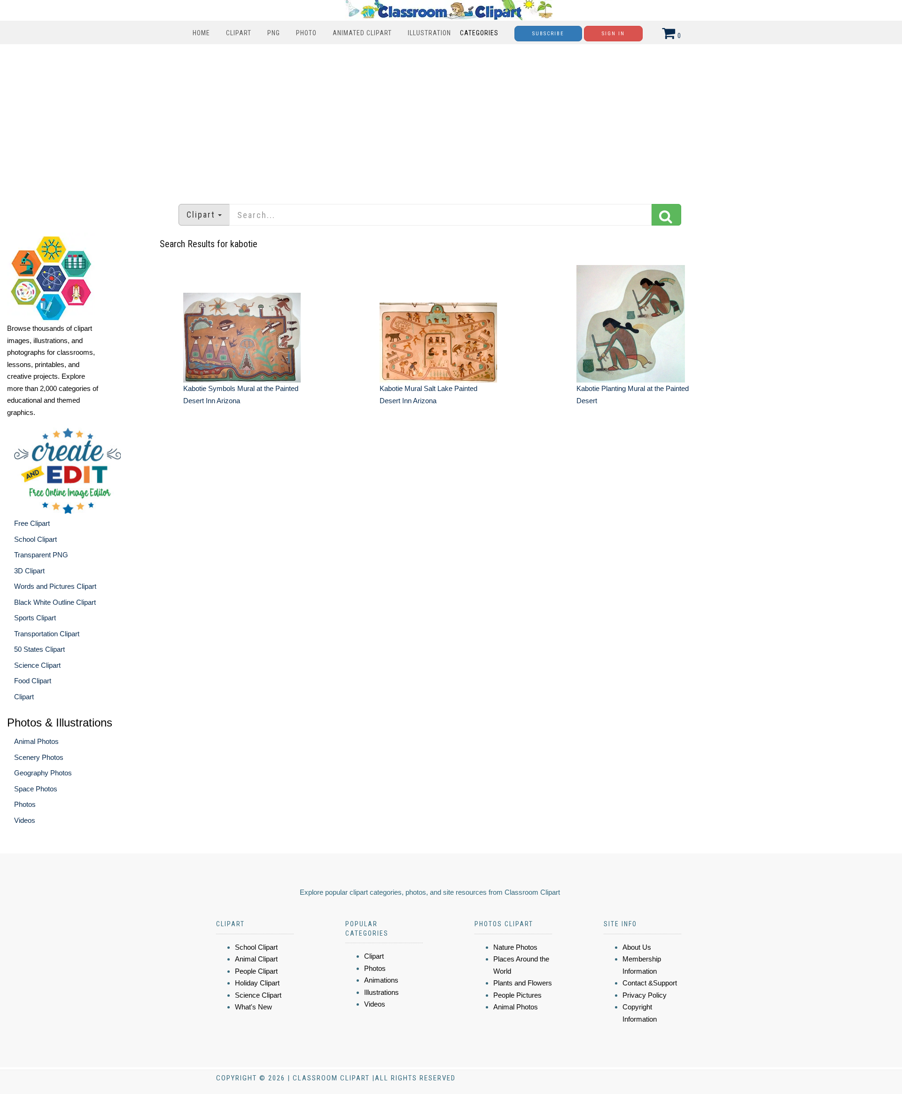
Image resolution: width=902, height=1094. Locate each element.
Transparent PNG (41, 555)
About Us (636, 947)
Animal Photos (36, 741)
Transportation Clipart (46, 634)
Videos (24, 820)
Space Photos (35, 789)
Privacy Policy (644, 995)
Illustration (429, 33)
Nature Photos (515, 947)
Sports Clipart (35, 618)
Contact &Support (649, 983)
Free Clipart (32, 523)
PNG (273, 33)
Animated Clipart (362, 33)
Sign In (613, 34)
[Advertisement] (451, 119)
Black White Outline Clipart (55, 602)
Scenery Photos (38, 757)
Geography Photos (43, 773)
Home (201, 33)
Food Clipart (32, 681)
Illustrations (381, 992)
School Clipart (35, 539)
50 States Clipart (39, 649)
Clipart (238, 33)
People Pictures (517, 995)
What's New (253, 1007)
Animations (381, 980)
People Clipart (256, 971)
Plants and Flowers (522, 983)
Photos (25, 804)
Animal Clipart (256, 959)
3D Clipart (29, 571)
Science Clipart (37, 665)
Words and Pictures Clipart (55, 586)
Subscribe (548, 34)
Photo (306, 33)
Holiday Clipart (257, 983)
